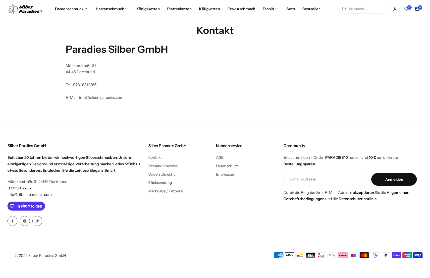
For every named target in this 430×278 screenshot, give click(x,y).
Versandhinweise (163, 166)
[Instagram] (25, 221)
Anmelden (394, 179)
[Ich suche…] (344, 9)
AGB (220, 157)
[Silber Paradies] (25, 8)
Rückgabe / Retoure (165, 191)
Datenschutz (227, 166)
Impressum (225, 174)
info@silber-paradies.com (29, 194)
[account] (395, 8)
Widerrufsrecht (161, 174)
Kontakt (155, 157)
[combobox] (362, 9)
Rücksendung (160, 182)
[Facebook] (12, 221)
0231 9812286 (19, 188)
